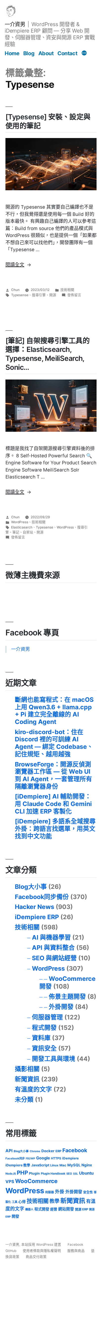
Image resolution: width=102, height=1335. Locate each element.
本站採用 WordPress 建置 (41, 1244)
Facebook (74, 1150)
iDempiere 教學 (17, 1165)
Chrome (35, 1151)
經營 (53, 1209)
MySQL (73, 1165)
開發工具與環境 (53, 1058)
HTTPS (56, 1158)
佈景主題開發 (67, 996)
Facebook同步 (15, 1158)
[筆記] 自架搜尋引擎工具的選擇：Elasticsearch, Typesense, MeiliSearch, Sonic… (47, 354)
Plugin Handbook (53, 1173)
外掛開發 (61, 1006)
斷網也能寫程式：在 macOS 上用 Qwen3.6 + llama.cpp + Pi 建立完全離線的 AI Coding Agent (54, 710)
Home (12, 53)
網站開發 (66, 1209)
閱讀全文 (18, 265)
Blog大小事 (31, 886)
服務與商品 (76, 1251)
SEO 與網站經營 (54, 958)
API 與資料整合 (53, 947)
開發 (15, 1216)
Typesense (19, 295)
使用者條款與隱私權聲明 (42, 1251)
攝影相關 (27, 1069)
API (9, 1150)
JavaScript (40, 1165)
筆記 (15, 532)
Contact (67, 53)
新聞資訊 (27, 1079)
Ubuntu (86, 1173)
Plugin (34, 1173)
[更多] (84, 54)
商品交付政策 (36, 1257)
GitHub (10, 1251)
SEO (69, 1173)
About (46, 53)
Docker (47, 1151)
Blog (28, 53)
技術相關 (67, 290)
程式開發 (44, 1027)
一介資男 (15, 24)
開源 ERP (81, 1209)
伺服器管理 (47, 1017)
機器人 (29, 1209)
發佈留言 (74, 295)
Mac (62, 1165)
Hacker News (34, 906)
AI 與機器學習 (51, 937)
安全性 (88, 1192)
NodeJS (10, 1173)
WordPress (19, 522)
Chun (15, 290)
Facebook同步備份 (42, 897)
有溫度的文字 (33, 1089)
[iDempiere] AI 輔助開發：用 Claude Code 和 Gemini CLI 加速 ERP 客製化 (53, 804)
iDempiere (70, 1158)
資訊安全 (44, 1048)
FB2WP (30, 1158)
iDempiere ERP (37, 917)
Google (43, 1157)
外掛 (59, 1191)
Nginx (86, 1165)
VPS (9, 1181)
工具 (14, 1202)
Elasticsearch (21, 527)
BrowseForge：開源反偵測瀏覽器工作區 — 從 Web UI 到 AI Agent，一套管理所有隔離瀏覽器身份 (53, 775)
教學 (54, 1201)
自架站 (28, 532)
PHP (22, 1172)
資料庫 (41, 1038)
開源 (52, 295)
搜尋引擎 (39, 295)
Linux (54, 1165)
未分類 (24, 1099)
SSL (75, 1173)
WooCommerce (36, 1181)
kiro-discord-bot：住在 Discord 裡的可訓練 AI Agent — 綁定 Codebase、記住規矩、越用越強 (54, 743)
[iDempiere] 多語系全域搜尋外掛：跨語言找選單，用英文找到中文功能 (55, 828)
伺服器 (49, 1192)
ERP (58, 1151)
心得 (22, 1201)
